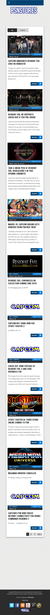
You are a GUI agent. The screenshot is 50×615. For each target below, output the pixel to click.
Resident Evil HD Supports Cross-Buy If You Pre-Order (21, 116)
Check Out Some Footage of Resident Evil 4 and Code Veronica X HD (21, 368)
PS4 (17, 56)
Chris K (11, 359)
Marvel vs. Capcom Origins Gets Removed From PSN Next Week (23, 226)
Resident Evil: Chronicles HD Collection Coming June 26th (22, 282)
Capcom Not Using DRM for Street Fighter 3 (21, 325)
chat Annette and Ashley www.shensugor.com (19, 54)
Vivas (10, 413)
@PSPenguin (31, 597)
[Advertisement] (25, 21)
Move (19, 276)
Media (15, 163)
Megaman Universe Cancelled (22, 473)
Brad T (10, 466)
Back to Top (25, 600)
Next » (39, 534)
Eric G (10, 274)
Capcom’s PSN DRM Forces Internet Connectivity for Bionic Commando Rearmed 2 (24, 516)
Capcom (22, 30)
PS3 (15, 56)
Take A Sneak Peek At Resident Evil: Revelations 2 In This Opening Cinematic (22, 170)
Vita (23, 163)
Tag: (12, 30)
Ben (10, 506)
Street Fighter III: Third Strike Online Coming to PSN (23, 421)
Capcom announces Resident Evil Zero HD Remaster (24, 62)
